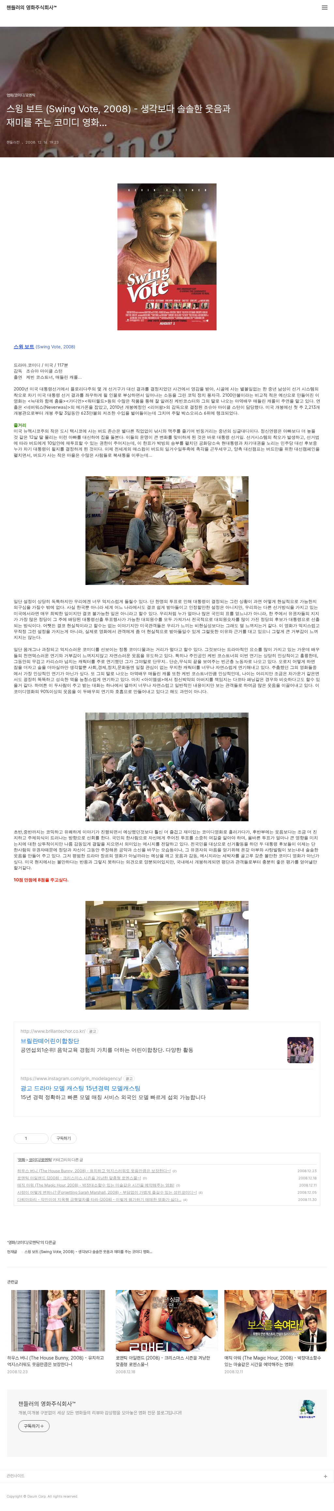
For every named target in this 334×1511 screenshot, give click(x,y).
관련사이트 (15, 1475)
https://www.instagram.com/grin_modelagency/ (71, 1078)
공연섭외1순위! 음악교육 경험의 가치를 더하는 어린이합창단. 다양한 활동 (107, 1050)
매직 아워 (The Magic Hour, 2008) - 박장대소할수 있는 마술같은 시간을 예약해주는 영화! (95, 1185)
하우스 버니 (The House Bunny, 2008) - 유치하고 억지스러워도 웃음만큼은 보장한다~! (94, 1170)
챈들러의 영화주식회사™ (31, 8)
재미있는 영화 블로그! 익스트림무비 (36, 1487)
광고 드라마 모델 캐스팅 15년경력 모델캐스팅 (81, 1088)
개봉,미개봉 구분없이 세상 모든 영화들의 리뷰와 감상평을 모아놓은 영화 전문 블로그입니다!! (100, 1412)
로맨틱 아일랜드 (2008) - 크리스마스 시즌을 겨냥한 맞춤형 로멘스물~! (79, 1177)
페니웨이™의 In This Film (28, 1497)
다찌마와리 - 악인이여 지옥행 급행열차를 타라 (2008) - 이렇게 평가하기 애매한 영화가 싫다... (99, 1199)
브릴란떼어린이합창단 (50, 1040)
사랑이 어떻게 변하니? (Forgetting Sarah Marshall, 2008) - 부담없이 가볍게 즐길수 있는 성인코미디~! (107, 1192)
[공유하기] (33, 1138)
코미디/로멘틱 (40, 1159)
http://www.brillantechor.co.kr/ (53, 1031)
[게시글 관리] (41, 1138)
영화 (21, 1159)
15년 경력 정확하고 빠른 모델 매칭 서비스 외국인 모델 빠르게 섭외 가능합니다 (113, 1097)
